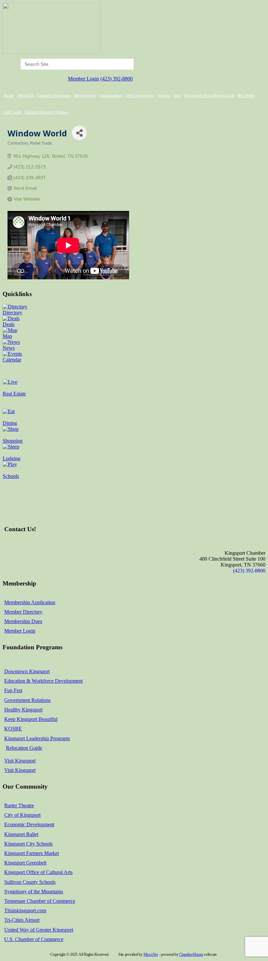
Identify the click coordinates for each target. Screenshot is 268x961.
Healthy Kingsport (23, 709)
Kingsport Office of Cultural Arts (38, 872)
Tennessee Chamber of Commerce (39, 901)
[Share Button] (79, 133)
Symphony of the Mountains (33, 891)
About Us (25, 95)
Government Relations (27, 700)
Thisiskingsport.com (25, 910)
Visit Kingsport (20, 760)
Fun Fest (13, 690)
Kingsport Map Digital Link (209, 95)
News (9, 348)
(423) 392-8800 (116, 78)
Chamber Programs (54, 95)
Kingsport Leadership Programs (37, 738)
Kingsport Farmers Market (31, 853)
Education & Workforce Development (43, 681)
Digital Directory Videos (46, 112)
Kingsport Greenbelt (25, 862)
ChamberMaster (191, 954)
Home (9, 95)
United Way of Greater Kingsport (38, 930)
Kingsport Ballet (21, 834)
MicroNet (150, 954)
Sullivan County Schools (30, 882)
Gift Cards (13, 112)
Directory (12, 312)
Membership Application (29, 602)
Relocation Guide (24, 748)
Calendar (12, 359)
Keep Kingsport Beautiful (31, 719)
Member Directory (23, 612)
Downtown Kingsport (27, 671)
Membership (85, 95)
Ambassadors (111, 95)
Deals (8, 324)
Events (164, 95)
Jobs (177, 95)
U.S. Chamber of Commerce (33, 939)
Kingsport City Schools (28, 844)
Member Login (83, 78)
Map (7, 336)
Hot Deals (246, 95)
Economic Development (29, 824)
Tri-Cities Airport (22, 920)
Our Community (140, 95)
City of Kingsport (22, 815)
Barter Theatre (19, 805)
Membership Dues (23, 621)
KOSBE (13, 728)
